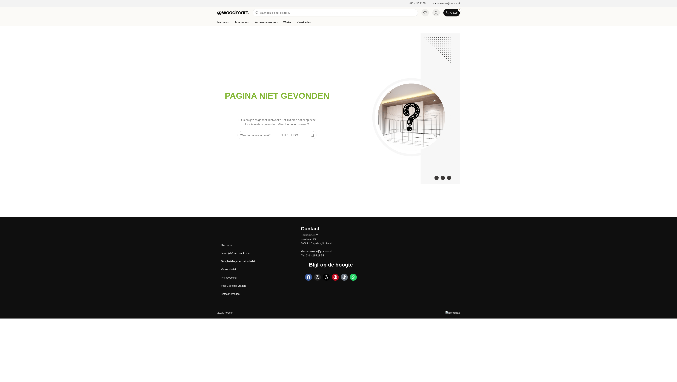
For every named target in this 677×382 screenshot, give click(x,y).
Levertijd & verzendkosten (236, 253)
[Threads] (326, 277)
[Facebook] (308, 277)
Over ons (226, 245)
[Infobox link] (417, 3)
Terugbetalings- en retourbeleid (238, 261)
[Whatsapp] (353, 277)
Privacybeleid (228, 277)
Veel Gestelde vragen (233, 285)
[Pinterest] (335, 277)
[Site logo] (233, 12)
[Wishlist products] (425, 12)
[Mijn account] (436, 12)
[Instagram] (317, 277)
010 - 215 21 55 (315, 255)
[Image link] (229, 228)
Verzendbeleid (229, 269)
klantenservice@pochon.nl (316, 251)
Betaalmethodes (230, 293)
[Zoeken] (312, 135)
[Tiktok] (344, 277)
